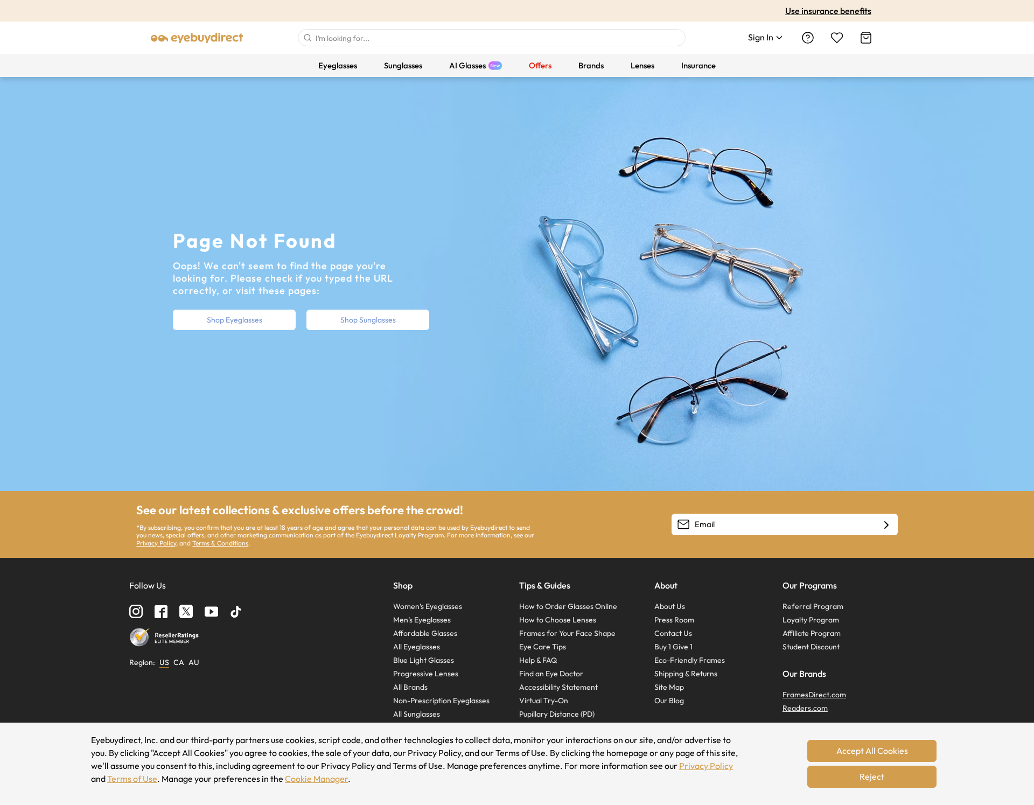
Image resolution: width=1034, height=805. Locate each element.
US (164, 662)
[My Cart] (866, 38)
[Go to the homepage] (197, 37)
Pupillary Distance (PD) (557, 714)
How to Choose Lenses (557, 620)
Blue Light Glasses (423, 660)
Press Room (674, 620)
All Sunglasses (416, 714)
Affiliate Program (812, 633)
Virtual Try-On (543, 700)
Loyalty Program (811, 620)
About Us (669, 606)
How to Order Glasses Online (568, 606)
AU (193, 662)
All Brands (410, 687)
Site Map (669, 687)
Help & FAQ (538, 660)
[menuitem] (338, 65)
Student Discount (811, 647)
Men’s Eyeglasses (422, 620)
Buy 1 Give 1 (673, 647)
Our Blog (669, 700)
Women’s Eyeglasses (427, 606)
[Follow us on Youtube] (211, 611)
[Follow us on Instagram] (136, 611)
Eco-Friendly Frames (689, 660)
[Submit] (307, 37)
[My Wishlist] (836, 38)
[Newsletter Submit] (886, 525)
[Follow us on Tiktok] (236, 612)
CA (178, 662)
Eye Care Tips (542, 647)
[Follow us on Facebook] (161, 611)
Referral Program (813, 606)
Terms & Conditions (220, 543)
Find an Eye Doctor (551, 673)
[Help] (807, 38)
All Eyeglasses (416, 647)
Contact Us (673, 633)
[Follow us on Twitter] (186, 611)
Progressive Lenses (425, 673)
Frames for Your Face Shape (567, 633)
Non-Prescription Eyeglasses (441, 700)
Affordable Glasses (425, 633)
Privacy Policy (156, 543)
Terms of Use (132, 778)
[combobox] (492, 37)
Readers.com (805, 708)
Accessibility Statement (558, 687)
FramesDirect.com (814, 694)
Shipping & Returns (685, 673)
